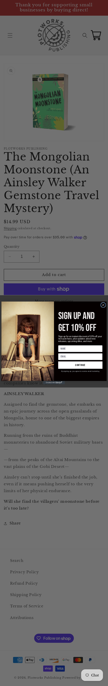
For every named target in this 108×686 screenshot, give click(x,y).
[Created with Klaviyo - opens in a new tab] (54, 382)
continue (80, 365)
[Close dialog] (103, 305)
